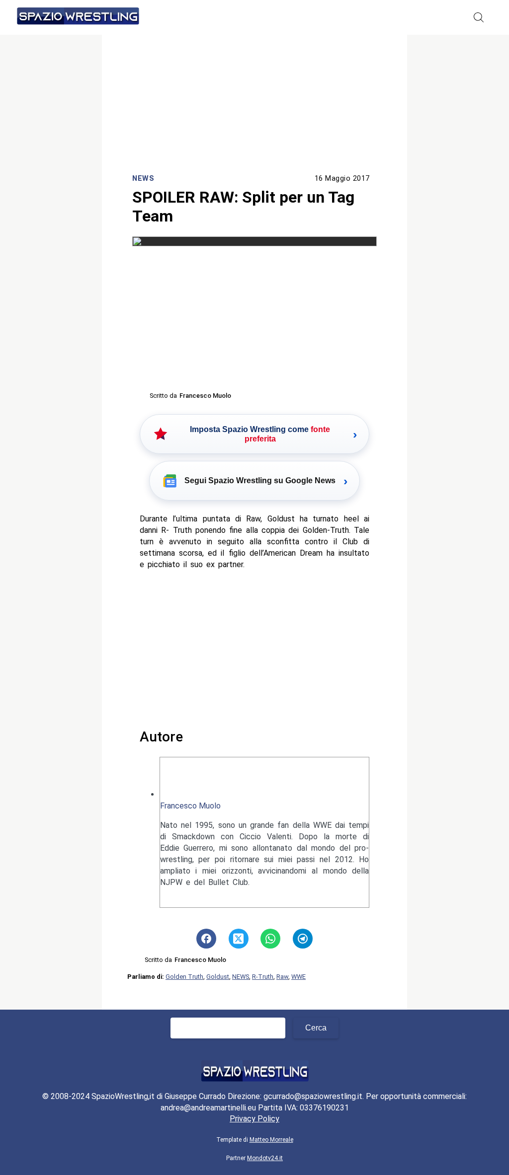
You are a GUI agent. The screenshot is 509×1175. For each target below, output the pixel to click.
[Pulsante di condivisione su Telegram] (303, 939)
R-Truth (262, 976)
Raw (282, 976)
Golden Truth (184, 976)
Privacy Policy (254, 1118)
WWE (298, 976)
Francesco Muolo (190, 805)
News (143, 178)
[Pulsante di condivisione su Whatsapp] (270, 939)
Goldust (217, 976)
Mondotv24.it (265, 1158)
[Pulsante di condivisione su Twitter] (239, 939)
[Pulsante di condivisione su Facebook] (206, 939)
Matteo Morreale (271, 1139)
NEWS (240, 976)
